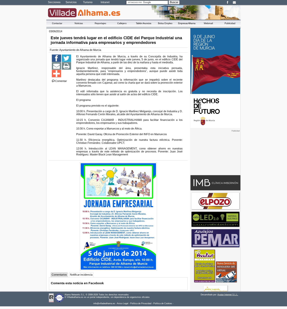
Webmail (208, 23)
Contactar (57, 23)
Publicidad (230, 23)
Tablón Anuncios (143, 23)
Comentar (61, 81)
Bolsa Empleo (165, 23)
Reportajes (100, 23)
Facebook (227, 2)
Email (234, 2)
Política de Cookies (162, 303)
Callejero (122, 23)
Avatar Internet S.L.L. (227, 294)
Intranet (105, 2)
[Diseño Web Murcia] (204, 282)
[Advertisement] (215, 153)
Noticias (79, 23)
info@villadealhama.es (104, 303)
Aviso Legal (122, 303)
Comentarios (59, 274)
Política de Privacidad (140, 303)
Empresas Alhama (186, 23)
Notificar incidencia (81, 274)
